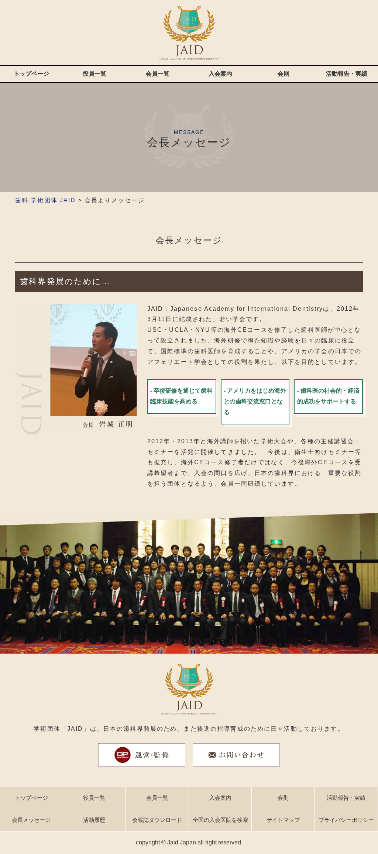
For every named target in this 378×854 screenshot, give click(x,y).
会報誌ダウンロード (157, 820)
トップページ (31, 73)
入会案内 (220, 73)
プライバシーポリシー (346, 820)
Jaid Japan (181, 842)
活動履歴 (94, 820)
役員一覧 (94, 73)
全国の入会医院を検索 (220, 820)
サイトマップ (283, 820)
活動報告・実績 (346, 73)
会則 (283, 73)
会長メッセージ (31, 820)
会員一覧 (157, 73)
